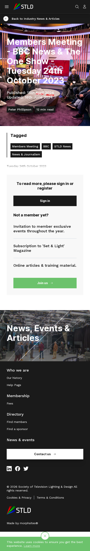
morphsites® (29, 523)
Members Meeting (25, 146)
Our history (14, 377)
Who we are (18, 370)
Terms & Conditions (50, 497)
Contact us (42, 454)
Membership (18, 396)
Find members (17, 422)
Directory (15, 414)
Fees (10, 403)
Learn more (32, 545)
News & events (21, 440)
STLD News (62, 146)
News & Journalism (26, 154)
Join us (42, 283)
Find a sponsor (17, 429)
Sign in (45, 201)
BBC (46, 146)
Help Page (14, 385)
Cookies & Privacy (19, 497)
